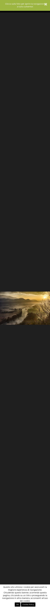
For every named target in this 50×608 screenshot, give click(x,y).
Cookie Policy (28, 604)
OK (17, 604)
